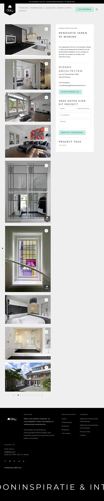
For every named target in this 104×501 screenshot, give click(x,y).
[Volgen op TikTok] (19, 461)
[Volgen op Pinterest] (14, 461)
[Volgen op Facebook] (5, 461)
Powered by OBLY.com (13, 467)
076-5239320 (64, 83)
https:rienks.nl (70, 92)
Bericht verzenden (72, 132)
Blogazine (50, 8)
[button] (28, 40)
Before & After (64, 8)
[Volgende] (42, 395)
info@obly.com (9, 452)
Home (64, 419)
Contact (83, 435)
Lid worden (66, 433)
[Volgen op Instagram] (10, 461)
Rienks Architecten (68, 28)
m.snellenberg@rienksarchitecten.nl (72, 85)
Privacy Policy (85, 431)
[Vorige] (14, 395)
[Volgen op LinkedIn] (24, 461)
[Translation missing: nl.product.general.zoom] (46, 29)
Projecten (24, 8)
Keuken (63, 145)
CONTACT (23, 11)
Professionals (37, 8)
